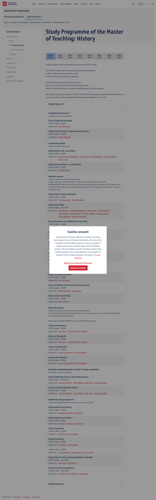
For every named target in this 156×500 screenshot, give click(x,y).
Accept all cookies (78, 268)
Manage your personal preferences (78, 263)
